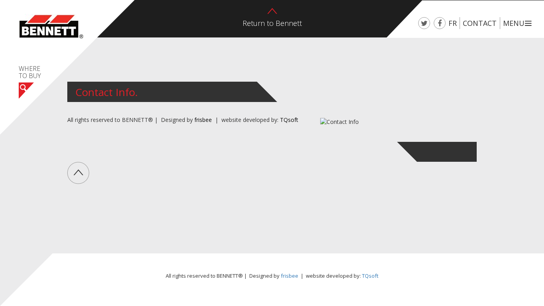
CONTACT (480, 23)
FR (452, 23)
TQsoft (289, 120)
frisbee (203, 120)
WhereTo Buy (30, 72)
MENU (513, 23)
